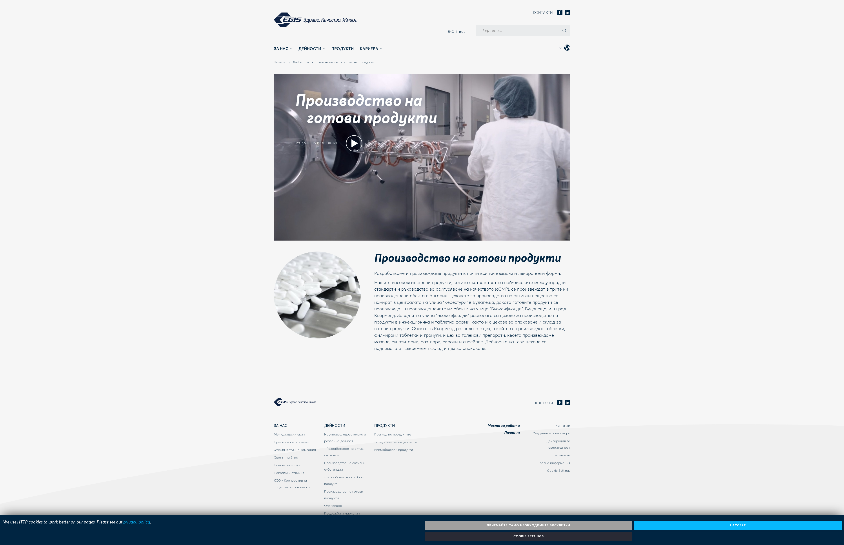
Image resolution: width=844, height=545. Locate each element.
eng (450, 31)
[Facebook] (559, 13)
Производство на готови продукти (344, 62)
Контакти (543, 12)
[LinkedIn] (567, 13)
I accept (738, 525)
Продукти (342, 48)
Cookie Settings (528, 536)
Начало (280, 62)
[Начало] (315, 20)
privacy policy (136, 522)
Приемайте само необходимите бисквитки (528, 525)
